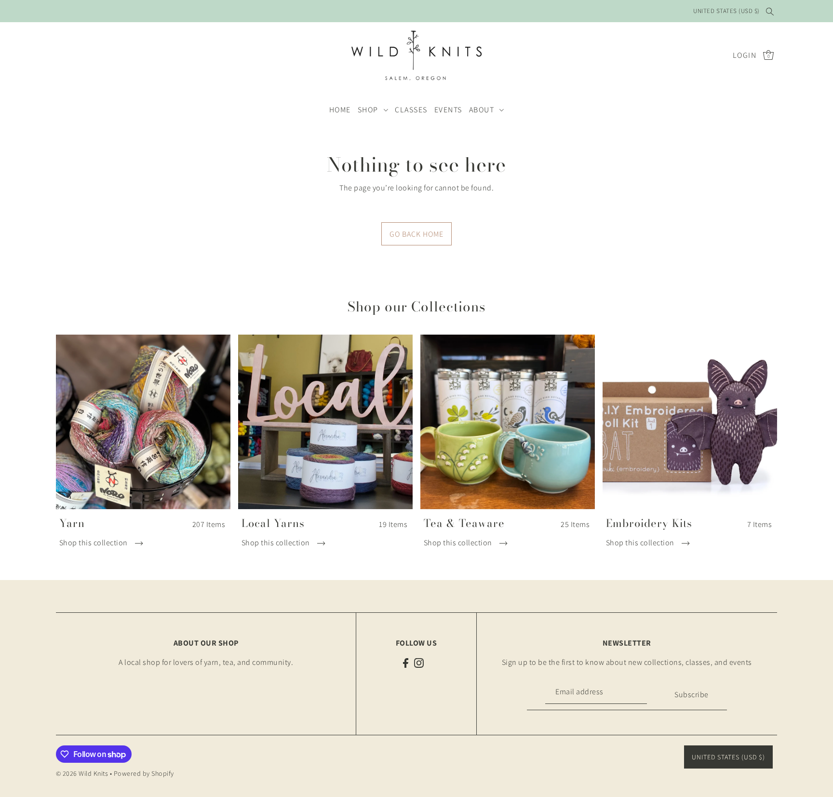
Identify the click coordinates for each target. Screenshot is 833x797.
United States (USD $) (726, 11)
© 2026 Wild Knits (82, 773)
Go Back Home (416, 234)
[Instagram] (419, 662)
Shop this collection (94, 543)
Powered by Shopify (144, 773)
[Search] (770, 11)
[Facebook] (405, 662)
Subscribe (691, 694)
